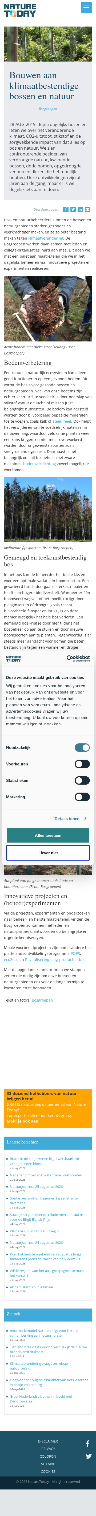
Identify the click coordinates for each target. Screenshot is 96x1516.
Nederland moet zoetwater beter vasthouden (46, 1175)
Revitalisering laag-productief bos (55, 959)
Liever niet (48, 852)
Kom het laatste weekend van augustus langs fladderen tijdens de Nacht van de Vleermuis (45, 1257)
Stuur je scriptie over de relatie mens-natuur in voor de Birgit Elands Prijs (46, 1217)
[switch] (82, 764)
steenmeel (62, 421)
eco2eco (11, 959)
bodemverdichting (39, 463)
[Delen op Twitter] (73, 209)
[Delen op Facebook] (66, 209)
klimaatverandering (45, 238)
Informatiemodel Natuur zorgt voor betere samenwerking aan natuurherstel (44, 1333)
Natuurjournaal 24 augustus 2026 (36, 1242)
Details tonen (67, 818)
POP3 (75, 953)
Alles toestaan (48, 835)
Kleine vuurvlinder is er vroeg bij (35, 1231)
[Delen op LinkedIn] (80, 209)
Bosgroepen (48, 108)
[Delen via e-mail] (87, 209)
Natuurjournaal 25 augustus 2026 (36, 1186)
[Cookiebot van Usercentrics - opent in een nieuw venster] (68, 658)
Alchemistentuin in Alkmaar (31, 1287)
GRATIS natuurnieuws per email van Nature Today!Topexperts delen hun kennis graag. (46, 1113)
